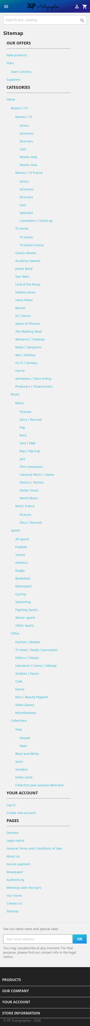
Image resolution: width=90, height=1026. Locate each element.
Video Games (24, 705)
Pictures (25, 412)
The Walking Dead (28, 331)
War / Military (25, 355)
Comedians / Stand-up (36, 221)
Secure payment (18, 864)
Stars (10, 63)
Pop (22, 427)
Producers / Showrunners (34, 386)
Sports (15, 530)
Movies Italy (28, 157)
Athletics (21, 563)
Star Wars (22, 276)
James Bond (24, 269)
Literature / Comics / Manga (36, 665)
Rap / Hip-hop (30, 451)
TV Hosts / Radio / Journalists (36, 650)
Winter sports (25, 618)
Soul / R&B (27, 443)
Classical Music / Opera (37, 474)
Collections (19, 720)
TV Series (22, 228)
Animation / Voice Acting (33, 378)
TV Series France (32, 245)
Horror (20, 371)
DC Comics (23, 316)
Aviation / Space (27, 673)
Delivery (12, 833)
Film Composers (31, 467)
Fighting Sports (26, 610)
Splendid (26, 213)
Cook (18, 681)
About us (13, 856)
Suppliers (14, 79)
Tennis (20, 555)
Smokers (21, 769)
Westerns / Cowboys (30, 339)
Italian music (29, 490)
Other (15, 633)
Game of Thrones (27, 323)
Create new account (21, 813)
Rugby (20, 570)
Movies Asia (28, 165)
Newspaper (15, 872)
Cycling (20, 594)
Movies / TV (19, 108)
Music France (25, 506)
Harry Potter (24, 300)
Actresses (27, 133)
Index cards (24, 777)
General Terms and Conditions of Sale (34, 848)
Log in (11, 805)
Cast (23, 149)
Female (25, 738)
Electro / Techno (31, 482)
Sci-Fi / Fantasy (26, 363)
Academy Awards (27, 261)
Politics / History (27, 658)
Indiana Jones (25, 292)
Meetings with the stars (24, 888)
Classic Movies (25, 253)
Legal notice (15, 840)
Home (11, 99)
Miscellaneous (25, 713)
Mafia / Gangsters (28, 347)
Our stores (14, 895)
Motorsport (23, 586)
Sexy (18, 729)
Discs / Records (31, 419)
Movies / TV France (29, 173)
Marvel (20, 308)
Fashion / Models (27, 642)
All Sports (22, 539)
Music (15, 394)
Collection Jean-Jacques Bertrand (39, 785)
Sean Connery (21, 72)
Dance (19, 689)
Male (23, 746)
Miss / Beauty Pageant (31, 697)
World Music (29, 498)
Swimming (23, 602)
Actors (24, 125)
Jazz (22, 459)
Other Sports (24, 625)
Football (21, 547)
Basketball (22, 578)
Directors (26, 141)
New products (17, 55)
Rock (23, 435)
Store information (21, 1013)
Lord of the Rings (27, 284)
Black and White (27, 754)
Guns (19, 761)
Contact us (14, 903)
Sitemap (13, 911)
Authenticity (15, 880)
